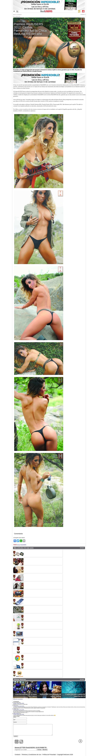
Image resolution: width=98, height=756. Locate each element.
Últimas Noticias (20, 679)
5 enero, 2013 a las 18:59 (18, 703)
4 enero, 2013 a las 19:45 (18, 709)
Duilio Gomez (16, 713)
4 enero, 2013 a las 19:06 (18, 714)
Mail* (14, 719)
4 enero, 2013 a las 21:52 (18, 706)
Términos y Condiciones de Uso (31, 754)
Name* (14, 717)
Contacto (17, 754)
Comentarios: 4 (82, 14)
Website (15, 722)
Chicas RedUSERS (21, 544)
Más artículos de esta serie (23, 548)
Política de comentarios (18, 699)
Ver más (82, 547)
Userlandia (19, 14)
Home (14, 14)
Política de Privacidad (49, 754)
